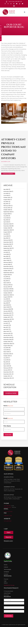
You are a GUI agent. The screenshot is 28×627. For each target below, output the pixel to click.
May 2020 (6, 256)
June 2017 (6, 325)
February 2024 (7, 205)
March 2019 (6, 282)
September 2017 (8, 319)
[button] (14, 6)
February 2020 (7, 262)
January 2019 (7, 286)
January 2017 (7, 335)
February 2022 (7, 240)
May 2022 (6, 238)
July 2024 (6, 201)
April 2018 (6, 305)
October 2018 (7, 292)
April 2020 (6, 258)
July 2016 (6, 347)
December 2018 (8, 288)
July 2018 (6, 299)
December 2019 (8, 266)
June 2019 (6, 278)
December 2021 (7, 242)
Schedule (6, 571)
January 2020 (7, 264)
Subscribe (8, 434)
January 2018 (7, 311)
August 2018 (7, 297)
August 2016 (7, 345)
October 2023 (7, 209)
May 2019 (6, 280)
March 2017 (6, 331)
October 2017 (7, 317)
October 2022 (7, 228)
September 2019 (8, 272)
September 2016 (8, 343)
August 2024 (7, 199)
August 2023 (7, 213)
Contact (6, 574)
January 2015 (7, 370)
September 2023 (8, 211)
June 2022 (6, 236)
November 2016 (8, 339)
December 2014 (8, 372)
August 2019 (7, 274)
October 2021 (7, 246)
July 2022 (6, 234)
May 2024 (6, 203)
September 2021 (8, 248)
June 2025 (6, 195)
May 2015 (6, 361)
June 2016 (6, 349)
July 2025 (6, 193)
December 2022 (8, 224)
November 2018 (8, 290)
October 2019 (7, 270)
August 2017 (7, 321)
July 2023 (6, 215)
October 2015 (7, 355)
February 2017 (7, 333)
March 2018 (6, 307)
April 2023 (6, 221)
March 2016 (6, 351)
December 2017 (8, 313)
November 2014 (8, 374)
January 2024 (7, 207)
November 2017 (8, 315)
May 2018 (6, 303)
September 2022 (8, 230)
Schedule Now (10, 393)
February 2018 (7, 309)
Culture (6, 567)
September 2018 (8, 295)
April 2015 (6, 363)
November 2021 (7, 244)
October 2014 (7, 376)
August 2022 (7, 232)
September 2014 (8, 378)
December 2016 (8, 337)
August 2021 (7, 250)
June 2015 (6, 359)
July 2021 (6, 252)
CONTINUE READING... (8, 173)
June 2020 (6, 254)
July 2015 (6, 357)
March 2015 (6, 366)
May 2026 (6, 189)
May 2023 (6, 219)
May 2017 (6, 327)
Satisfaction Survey (9, 585)
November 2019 (8, 268)
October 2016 (7, 341)
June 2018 (6, 301)
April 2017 (6, 329)
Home (5, 564)
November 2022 (8, 226)
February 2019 (7, 284)
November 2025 (8, 191)
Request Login (8, 541)
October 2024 (7, 197)
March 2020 (6, 260)
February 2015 (7, 368)
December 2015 (7, 353)
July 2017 (6, 323)
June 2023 (6, 217)
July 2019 (6, 276)
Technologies (7, 569)
